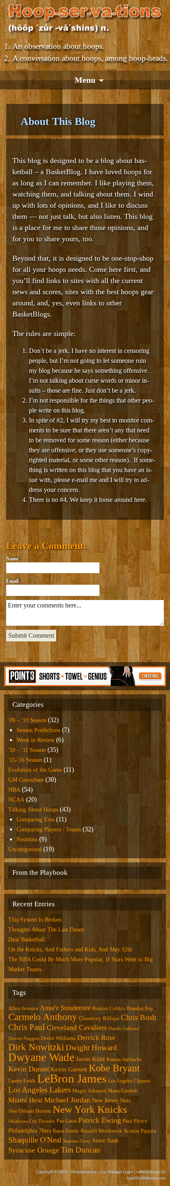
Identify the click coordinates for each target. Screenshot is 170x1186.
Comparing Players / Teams (49, 829)
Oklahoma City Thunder (31, 1121)
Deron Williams (58, 1038)
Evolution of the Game (35, 770)
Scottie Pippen (140, 1131)
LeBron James (71, 1078)
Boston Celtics (108, 1008)
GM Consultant (26, 780)
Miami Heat (25, 1100)
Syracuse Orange (33, 1150)
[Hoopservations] (85, 20)
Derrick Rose (96, 1038)
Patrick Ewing (99, 1120)
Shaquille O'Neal (34, 1140)
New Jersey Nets (111, 1100)
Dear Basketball (26, 939)
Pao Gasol (67, 1121)
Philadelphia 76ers (29, 1130)
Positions (27, 839)
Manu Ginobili (122, 1091)
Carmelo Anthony (42, 1017)
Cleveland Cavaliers (77, 1027)
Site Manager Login (116, 1171)
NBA (14, 790)
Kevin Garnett (69, 1069)
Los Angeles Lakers (39, 1089)
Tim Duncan (80, 1149)
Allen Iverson (23, 1008)
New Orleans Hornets (29, 1111)
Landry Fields (21, 1081)
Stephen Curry (77, 1141)
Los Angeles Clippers (129, 1081)
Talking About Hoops (33, 810)
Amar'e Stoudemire (65, 1007)
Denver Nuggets (23, 1038)
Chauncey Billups (99, 1018)
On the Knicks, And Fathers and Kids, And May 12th (70, 949)
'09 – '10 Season (27, 720)
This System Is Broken (34, 920)
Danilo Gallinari (124, 1028)
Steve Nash (105, 1140)
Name (12, 559)
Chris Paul (26, 1027)
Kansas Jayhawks (124, 1059)
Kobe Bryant (114, 1068)
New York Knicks (90, 1109)
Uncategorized (25, 849)
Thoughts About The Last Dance (46, 930)
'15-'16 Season (25, 760)
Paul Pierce (135, 1121)
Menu (85, 79)
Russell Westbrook (101, 1131)
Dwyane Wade (41, 1057)
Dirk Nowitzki (36, 1047)
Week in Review (35, 740)
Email (12, 581)
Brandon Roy (140, 1008)
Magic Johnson (89, 1091)
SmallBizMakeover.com (146, 1178)
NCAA (16, 800)
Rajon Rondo (66, 1131)
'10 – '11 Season (27, 750)
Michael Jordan (67, 1100)
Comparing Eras (35, 819)
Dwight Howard (91, 1047)
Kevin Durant (28, 1069)
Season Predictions (38, 730)
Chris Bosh (138, 1017)
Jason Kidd (90, 1059)
